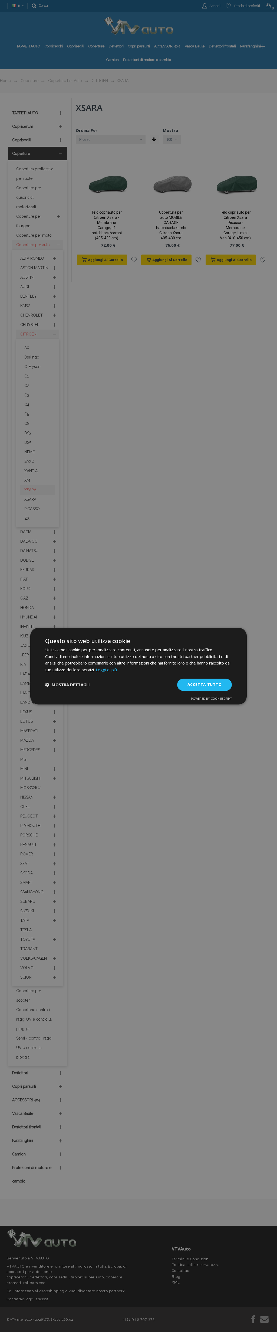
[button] (67, 684)
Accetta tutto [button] (204, 684)
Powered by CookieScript (211, 698)
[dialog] (138, 666)
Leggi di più (106, 670)
